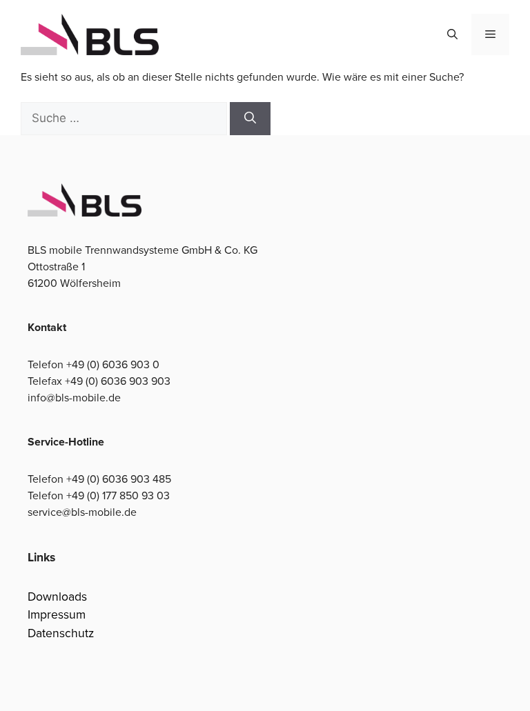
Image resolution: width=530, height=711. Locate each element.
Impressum (57, 614)
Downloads (57, 596)
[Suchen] (250, 118)
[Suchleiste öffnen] (452, 34)
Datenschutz (61, 633)
